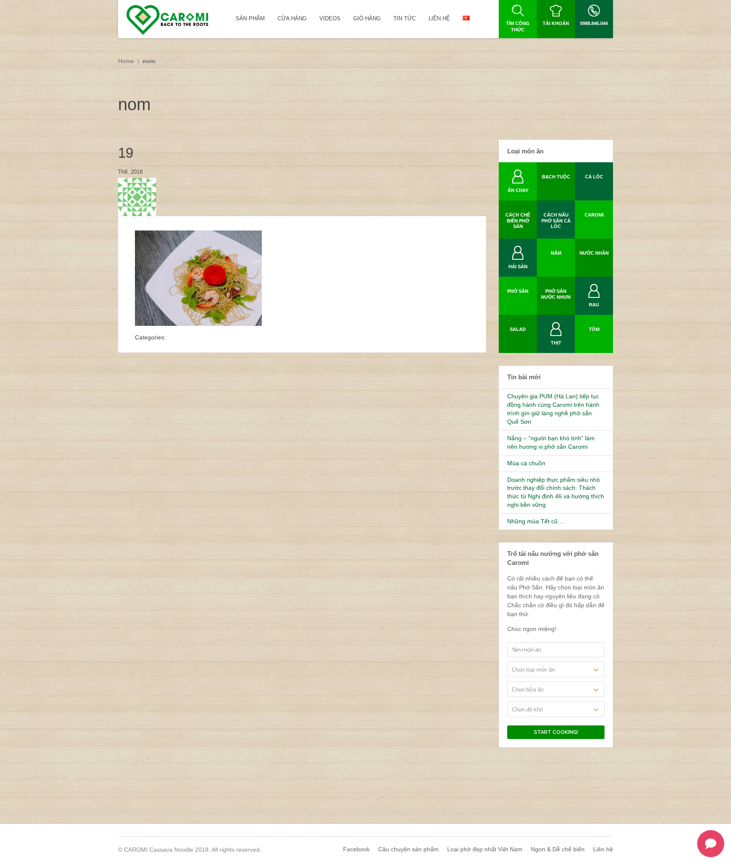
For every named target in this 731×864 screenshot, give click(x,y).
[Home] (167, 20)
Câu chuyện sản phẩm (408, 849)
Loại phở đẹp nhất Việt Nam (484, 849)
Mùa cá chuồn (526, 463)
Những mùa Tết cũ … (536, 521)
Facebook (356, 849)
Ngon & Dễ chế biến (558, 849)
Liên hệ (603, 849)
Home (126, 61)
